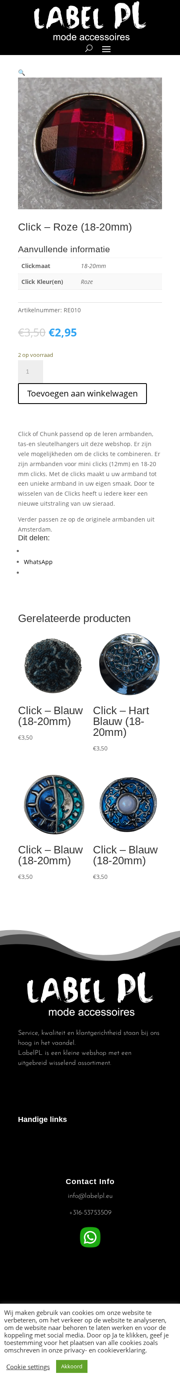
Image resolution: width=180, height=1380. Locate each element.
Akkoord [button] (71, 1366)
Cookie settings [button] (28, 1366)
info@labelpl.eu (90, 1196)
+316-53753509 (90, 1212)
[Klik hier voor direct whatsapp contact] (90, 1248)
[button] (21, 72)
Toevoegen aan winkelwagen (82, 393)
